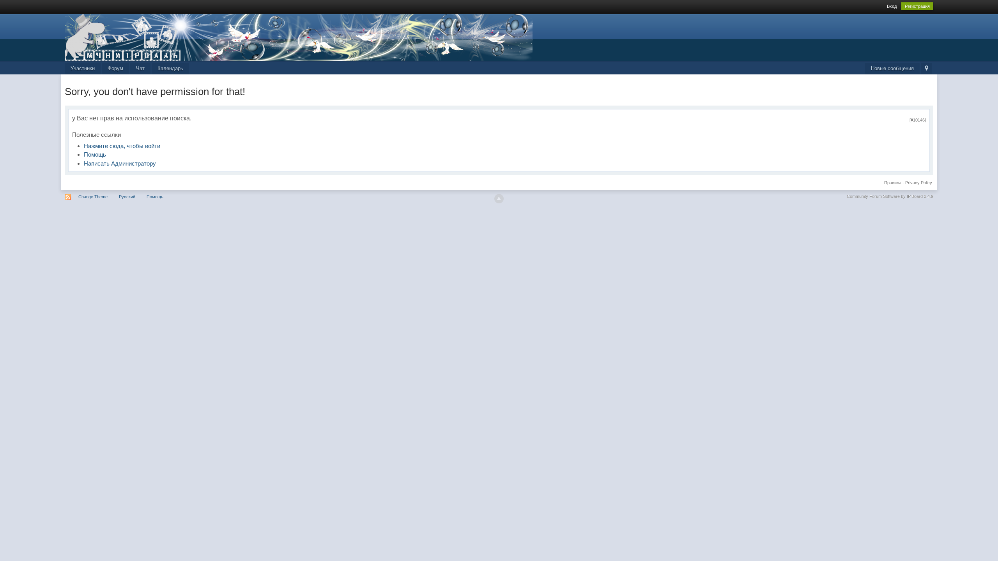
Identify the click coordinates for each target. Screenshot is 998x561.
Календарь (170, 68)
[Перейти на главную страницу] (299, 37)
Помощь (95, 154)
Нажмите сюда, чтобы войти (122, 146)
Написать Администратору (120, 163)
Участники (83, 68)
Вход (892, 6)
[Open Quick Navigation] (926, 68)
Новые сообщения (892, 68)
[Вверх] (499, 198)
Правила (892, 182)
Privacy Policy (918, 182)
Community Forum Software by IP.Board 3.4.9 (890, 196)
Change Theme (93, 196)
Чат (140, 68)
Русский (127, 196)
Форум (115, 68)
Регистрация (917, 6)
